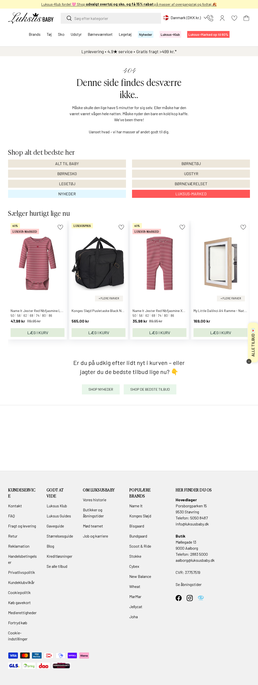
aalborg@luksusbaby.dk (195, 560)
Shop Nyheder (100, 389)
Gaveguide (55, 525)
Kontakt (15, 505)
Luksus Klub (57, 505)
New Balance (140, 576)
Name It (136, 505)
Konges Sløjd (140, 515)
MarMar (135, 596)
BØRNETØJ (191, 163)
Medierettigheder (22, 612)
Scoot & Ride (140, 546)
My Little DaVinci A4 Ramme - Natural (222, 310)
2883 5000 (199, 554)
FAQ (11, 515)
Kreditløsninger (59, 556)
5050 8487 (199, 517)
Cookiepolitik (19, 592)
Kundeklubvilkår (21, 582)
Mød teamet (93, 525)
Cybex (134, 566)
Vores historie (94, 499)
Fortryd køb (17, 622)
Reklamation (18, 546)
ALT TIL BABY (67, 163)
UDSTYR (191, 173)
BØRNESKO (67, 173)
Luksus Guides (59, 515)
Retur (12, 536)
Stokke (135, 556)
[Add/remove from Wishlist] (60, 227)
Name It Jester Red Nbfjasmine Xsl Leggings (166, 310)
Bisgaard (136, 525)
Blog (50, 546)
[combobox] (111, 18)
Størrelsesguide (60, 536)
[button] (246, 18)
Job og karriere (95, 536)
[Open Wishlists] (234, 18)
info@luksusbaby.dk (192, 523)
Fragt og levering (22, 525)
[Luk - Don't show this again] (248, 361)
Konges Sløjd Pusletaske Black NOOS (100, 310)
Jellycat (135, 606)
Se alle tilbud (57, 566)
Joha (133, 616)
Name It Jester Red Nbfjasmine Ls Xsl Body (43, 310)
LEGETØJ (67, 183)
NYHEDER (67, 193)
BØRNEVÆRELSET (191, 183)
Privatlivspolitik (21, 572)
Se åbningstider (189, 584)
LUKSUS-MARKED (191, 193)
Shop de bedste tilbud (150, 389)
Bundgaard (138, 536)
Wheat (134, 586)
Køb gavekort (19, 602)
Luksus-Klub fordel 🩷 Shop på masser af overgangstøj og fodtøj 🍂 (129, 4)
